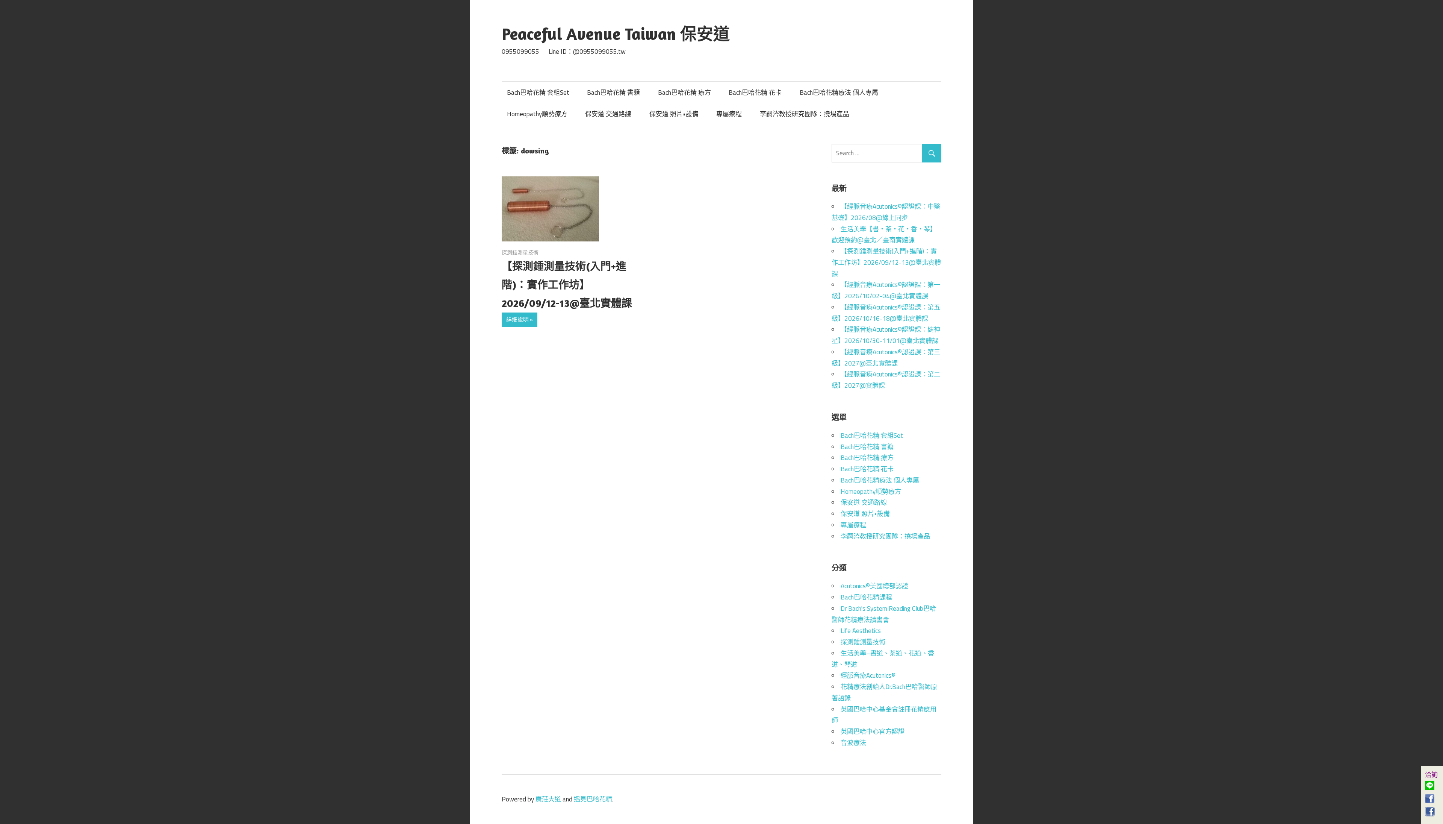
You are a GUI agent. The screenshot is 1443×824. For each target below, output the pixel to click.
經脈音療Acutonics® (868, 675)
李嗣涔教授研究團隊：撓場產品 (804, 114)
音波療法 (853, 743)
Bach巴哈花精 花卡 (755, 92)
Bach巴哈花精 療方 (684, 92)
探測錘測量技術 (520, 252)
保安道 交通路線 (608, 114)
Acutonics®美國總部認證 (874, 586)
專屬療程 (729, 114)
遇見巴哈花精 (593, 799)
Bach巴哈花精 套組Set (538, 92)
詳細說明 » (519, 319)
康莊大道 (548, 799)
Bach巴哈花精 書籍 (613, 92)
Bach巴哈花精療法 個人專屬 (839, 92)
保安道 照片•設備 (674, 114)
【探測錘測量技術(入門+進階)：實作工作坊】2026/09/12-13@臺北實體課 (567, 285)
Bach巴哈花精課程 (866, 597)
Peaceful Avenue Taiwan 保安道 (616, 34)
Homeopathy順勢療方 (537, 114)
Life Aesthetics (861, 631)
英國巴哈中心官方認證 (873, 731)
